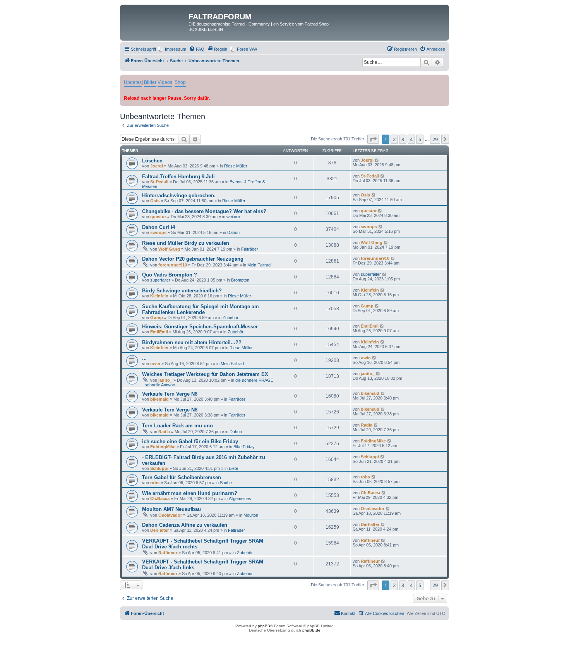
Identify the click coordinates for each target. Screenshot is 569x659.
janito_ (165, 380)
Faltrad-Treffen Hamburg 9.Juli (178, 176)
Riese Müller (235, 166)
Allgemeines (240, 498)
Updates (133, 82)
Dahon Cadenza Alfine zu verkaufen (184, 525)
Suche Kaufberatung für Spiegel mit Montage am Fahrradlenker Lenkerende (200, 309)
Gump (156, 317)
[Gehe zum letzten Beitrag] (377, 160)
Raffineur (167, 552)
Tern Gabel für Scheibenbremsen (181, 477)
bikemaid (159, 399)
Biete (233, 468)
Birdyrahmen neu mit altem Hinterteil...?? (192, 342)
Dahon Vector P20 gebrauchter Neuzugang (192, 259)
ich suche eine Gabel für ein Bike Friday (190, 441)
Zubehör (230, 317)
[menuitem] (172, 49)
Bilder (150, 82)
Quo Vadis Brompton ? (169, 275)
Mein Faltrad (259, 265)
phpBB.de (311, 630)
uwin (155, 363)
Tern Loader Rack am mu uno (177, 426)
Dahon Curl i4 (158, 227)
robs (154, 482)
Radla (164, 431)
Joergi (156, 166)
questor (158, 216)
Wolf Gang (169, 249)
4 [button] (411, 139)
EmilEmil (159, 332)
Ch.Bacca (160, 498)
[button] (373, 139)
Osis (154, 200)
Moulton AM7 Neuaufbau (171, 509)
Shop (180, 82)
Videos (165, 82)
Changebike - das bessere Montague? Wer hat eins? (204, 211)
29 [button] (435, 139)
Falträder (249, 249)
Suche (226, 482)
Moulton (250, 515)
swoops (158, 232)
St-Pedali (159, 181)
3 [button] (402, 139)
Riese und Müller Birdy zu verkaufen (185, 243)
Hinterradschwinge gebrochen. (179, 195)
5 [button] (419, 139)
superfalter (160, 280)
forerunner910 (172, 265)
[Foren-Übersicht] (155, 19)
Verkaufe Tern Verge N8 (169, 394)
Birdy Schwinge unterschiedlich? (182, 291)
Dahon (233, 232)
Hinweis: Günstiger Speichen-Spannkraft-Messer (200, 327)
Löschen (152, 161)
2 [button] (394, 139)
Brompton (240, 280)
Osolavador (170, 515)
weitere (233, 216)
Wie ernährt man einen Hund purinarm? (189, 493)
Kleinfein (159, 296)
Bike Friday (244, 446)
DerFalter (159, 530)
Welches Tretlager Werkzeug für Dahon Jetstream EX (205, 374)
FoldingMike (162, 446)
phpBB (264, 626)
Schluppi (159, 468)
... (144, 358)
